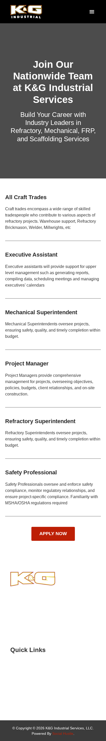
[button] (92, 12)
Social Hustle (62, 733)
